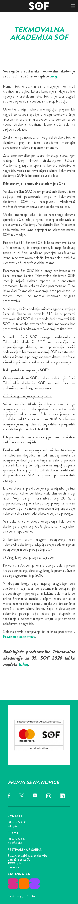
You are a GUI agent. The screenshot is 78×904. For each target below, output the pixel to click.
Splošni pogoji (16, 896)
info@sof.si (15, 826)
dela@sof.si (15, 842)
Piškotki (30, 896)
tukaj (53, 76)
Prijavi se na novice (33, 782)
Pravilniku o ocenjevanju (19, 636)
